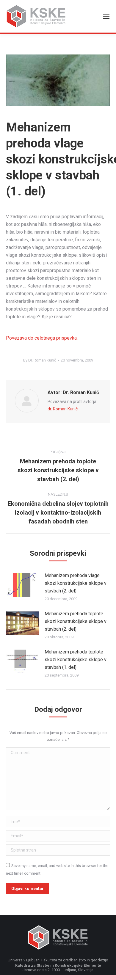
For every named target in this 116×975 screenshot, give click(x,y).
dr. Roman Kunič (63, 409)
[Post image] (22, 585)
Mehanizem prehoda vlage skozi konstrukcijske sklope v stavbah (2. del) (75, 583)
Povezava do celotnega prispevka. (42, 338)
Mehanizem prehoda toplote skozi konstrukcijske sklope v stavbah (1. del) (75, 659)
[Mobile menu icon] (106, 16)
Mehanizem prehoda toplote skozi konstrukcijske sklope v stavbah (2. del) (75, 621)
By (39, 360)
